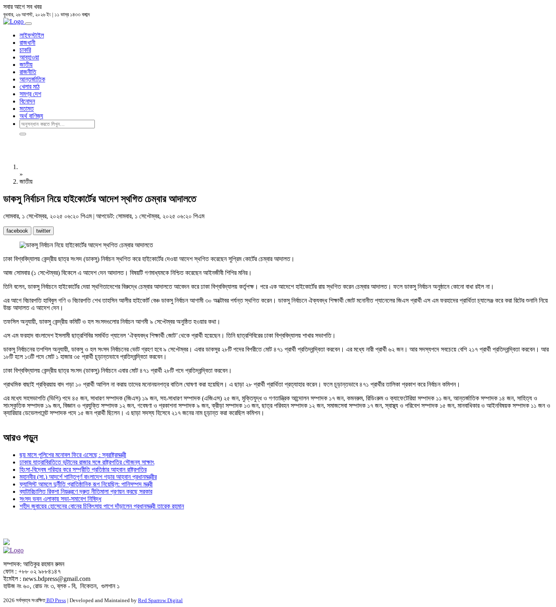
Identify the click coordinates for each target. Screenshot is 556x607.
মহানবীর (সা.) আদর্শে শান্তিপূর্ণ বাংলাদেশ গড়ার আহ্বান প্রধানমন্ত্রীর (88, 476)
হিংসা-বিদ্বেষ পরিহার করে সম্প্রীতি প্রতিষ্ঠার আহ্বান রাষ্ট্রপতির (83, 469)
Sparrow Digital (160, 600)
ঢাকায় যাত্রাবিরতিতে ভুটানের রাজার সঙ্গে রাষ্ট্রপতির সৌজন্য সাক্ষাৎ (87, 462)
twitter (43, 231)
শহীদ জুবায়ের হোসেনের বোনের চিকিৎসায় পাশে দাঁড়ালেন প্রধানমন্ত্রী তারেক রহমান (102, 506)
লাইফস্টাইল (32, 35)
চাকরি (25, 49)
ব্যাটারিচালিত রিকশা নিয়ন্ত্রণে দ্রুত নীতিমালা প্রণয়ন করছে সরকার (86, 491)
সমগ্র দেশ (30, 93)
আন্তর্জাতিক (32, 79)
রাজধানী (27, 42)
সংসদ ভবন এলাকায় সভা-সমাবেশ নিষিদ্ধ (60, 498)
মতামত (27, 108)
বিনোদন (27, 101)
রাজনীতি (28, 71)
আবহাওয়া (29, 57)
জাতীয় (26, 64)
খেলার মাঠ (29, 86)
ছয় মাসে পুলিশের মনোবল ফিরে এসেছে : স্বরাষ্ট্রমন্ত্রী (73, 454)
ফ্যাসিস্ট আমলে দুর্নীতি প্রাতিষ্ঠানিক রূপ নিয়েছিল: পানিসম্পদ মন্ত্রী (86, 484)
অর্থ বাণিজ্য (31, 115)
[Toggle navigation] (28, 23)
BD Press (55, 600)
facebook (17, 231)
